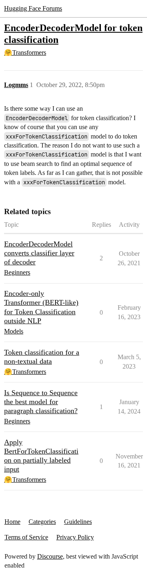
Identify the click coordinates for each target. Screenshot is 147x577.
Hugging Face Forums (33, 8)
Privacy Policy (75, 537)
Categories (42, 521)
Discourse (50, 556)
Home (12, 521)
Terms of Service (26, 537)
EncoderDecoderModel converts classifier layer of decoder (39, 253)
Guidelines (78, 521)
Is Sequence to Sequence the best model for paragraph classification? (41, 402)
